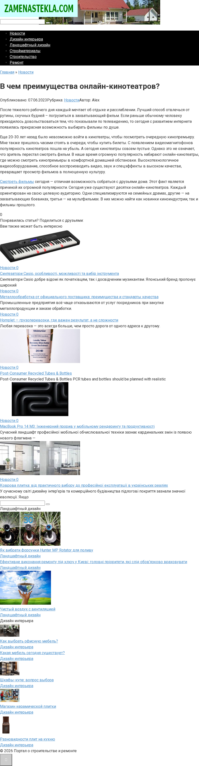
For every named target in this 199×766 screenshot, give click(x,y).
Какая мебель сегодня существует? (32, 653)
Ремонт (17, 62)
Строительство (23, 56)
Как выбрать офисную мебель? (29, 641)
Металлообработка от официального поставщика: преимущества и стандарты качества (79, 297)
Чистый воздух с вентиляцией (27, 609)
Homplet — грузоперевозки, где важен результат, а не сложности (59, 320)
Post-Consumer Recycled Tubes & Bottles (36, 373)
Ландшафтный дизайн (30, 45)
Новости (17, 33)
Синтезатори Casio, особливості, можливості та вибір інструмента (59, 273)
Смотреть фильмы (17, 181)
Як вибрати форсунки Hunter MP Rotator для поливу (46, 550)
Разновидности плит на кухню (27, 739)
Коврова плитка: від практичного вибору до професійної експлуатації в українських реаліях (84, 485)
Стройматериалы (25, 51)
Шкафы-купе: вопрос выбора (27, 680)
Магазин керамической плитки (28, 706)
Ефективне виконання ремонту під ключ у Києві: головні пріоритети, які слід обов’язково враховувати (93, 562)
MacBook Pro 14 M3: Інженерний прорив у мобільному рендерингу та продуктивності (77, 426)
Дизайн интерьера (26, 39)
